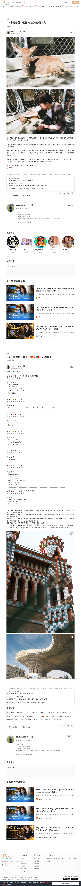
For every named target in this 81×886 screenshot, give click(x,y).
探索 (38, 6)
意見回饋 (23, 869)
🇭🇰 (43, 716)
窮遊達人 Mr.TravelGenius (40, 250)
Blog (31, 877)
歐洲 (47, 716)
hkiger (22, 716)
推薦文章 (44, 6)
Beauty (22, 877)
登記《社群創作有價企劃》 (26, 180)
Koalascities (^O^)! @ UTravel (26, 250)
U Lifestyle (6, 877)
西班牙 (61, 716)
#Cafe (65, 858)
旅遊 (7, 19)
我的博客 (36, 869)
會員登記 (67, 2)
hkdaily (9, 716)
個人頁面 (36, 858)
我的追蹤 (36, 866)
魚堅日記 (13, 250)
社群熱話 (18, 6)
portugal (19, 712)
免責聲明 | (11, 879)
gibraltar (34, 712)
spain (26, 712)
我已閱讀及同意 (65, 883)
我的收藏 (36, 863)
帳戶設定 (36, 861)
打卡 (16, 185)
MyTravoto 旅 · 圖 (18, 31)
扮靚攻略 (38, 185)
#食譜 (61, 858)
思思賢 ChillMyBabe (68, 250)
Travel (12, 877)
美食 (70, 6)
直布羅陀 (68, 716)
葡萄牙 (54, 716)
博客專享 (58, 6)
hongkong (10, 712)
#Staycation (72, 858)
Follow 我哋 (40, 189)
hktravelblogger (62, 712)
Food (27, 877)
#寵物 (49, 858)
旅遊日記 (47, 720)
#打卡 (57, 858)
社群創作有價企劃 (7, 6)
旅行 (16, 720)
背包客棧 (29, 720)
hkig (16, 716)
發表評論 (12, 266)
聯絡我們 (36, 879)
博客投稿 (23, 871)
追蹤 (71, 32)
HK (17, 877)
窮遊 (22, 720)
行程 (41, 720)
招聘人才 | (31, 879)
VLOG (66, 6)
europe (42, 712)
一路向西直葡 (57, 720)
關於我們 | (5, 879)
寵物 (33, 185)
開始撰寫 (75, 2)
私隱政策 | (24, 879)
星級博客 (51, 6)
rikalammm (54, 250)
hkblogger (30, 716)
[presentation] (6, 242)
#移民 (49, 861)
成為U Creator (29, 6)
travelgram (50, 712)
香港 (38, 716)
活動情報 (44, 185)
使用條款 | (18, 879)
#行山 (53, 858)
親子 (28, 185)
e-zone (36, 877)
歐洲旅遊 (10, 720)
